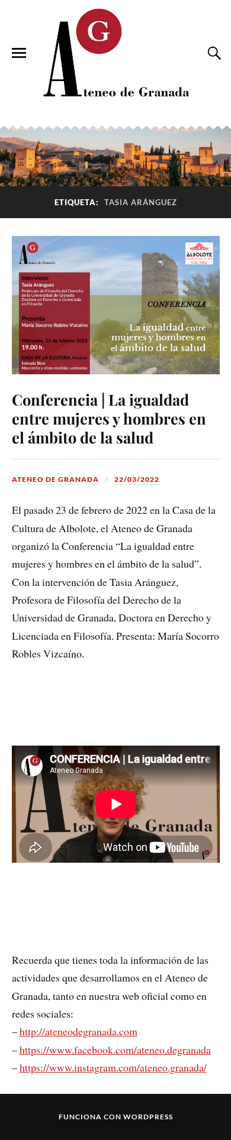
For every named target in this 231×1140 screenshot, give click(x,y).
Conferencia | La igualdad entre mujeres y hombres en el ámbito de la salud (109, 418)
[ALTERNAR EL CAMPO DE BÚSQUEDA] (213, 53)
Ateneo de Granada (55, 479)
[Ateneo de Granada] (115, 52)
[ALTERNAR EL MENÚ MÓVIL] (19, 53)
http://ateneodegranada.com (78, 1031)
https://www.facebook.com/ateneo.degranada (115, 1049)
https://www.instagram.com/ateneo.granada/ (113, 1067)
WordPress (148, 1116)
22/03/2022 (136, 479)
